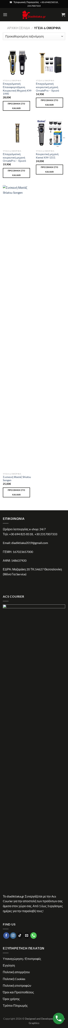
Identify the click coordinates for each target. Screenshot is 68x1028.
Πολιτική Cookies (14, 979)
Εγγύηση (9, 965)
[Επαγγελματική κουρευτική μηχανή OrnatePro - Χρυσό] (50, 62)
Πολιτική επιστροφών (17, 985)
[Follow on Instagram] (13, 935)
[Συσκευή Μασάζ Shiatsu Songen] (17, 328)
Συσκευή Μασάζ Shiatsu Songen (17, 478)
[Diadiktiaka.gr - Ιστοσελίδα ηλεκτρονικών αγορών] (34, 14)
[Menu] (5, 14)
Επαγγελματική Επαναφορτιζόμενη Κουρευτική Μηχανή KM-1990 (17, 88)
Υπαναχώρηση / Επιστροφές (22, 958)
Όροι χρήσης (11, 999)
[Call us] (33, 935)
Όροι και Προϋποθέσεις (18, 992)
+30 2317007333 (46, 534)
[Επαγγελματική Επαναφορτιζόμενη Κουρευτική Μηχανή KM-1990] (17, 62)
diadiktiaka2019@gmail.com (29, 543)
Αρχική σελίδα (18, 28)
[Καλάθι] (63, 14)
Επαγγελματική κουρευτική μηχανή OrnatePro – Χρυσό (47, 87)
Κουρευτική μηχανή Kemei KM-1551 (47, 156)
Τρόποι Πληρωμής (15, 1005)
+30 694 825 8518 (21, 534)
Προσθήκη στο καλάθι (16, 105)
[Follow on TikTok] (20, 935)
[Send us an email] (27, 935)
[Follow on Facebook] (6, 935)
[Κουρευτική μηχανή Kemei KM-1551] (50, 133)
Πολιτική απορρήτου (16, 972)
